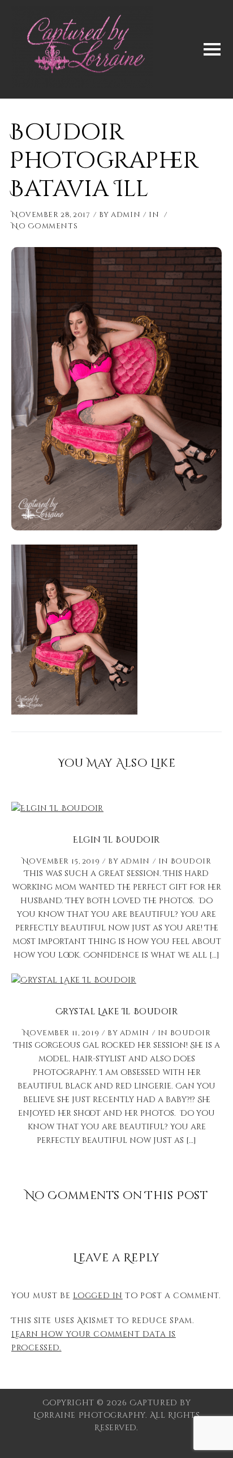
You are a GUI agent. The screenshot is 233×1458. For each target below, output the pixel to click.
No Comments (44, 226)
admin (125, 215)
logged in (98, 1295)
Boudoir (191, 861)
